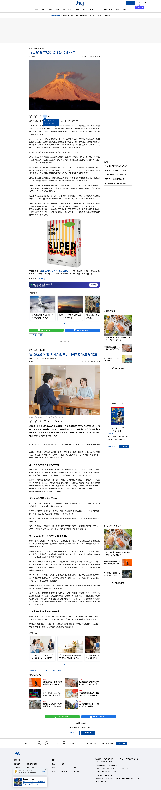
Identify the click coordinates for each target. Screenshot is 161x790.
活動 (124, 9)
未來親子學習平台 (132, 759)
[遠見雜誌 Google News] (72, 743)
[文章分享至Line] (30, 116)
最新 (36, 9)
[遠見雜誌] (80, 3)
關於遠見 (17, 764)
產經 (77, 9)
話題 (43, 9)
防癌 (59, 670)
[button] (97, 305)
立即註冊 (122, 743)
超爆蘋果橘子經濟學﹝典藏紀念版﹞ (55, 271)
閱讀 (41, 335)
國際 (50, 9)
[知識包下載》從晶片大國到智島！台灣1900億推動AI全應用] (18, 782)
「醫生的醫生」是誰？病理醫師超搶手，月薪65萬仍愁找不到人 (118, 439)
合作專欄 (76, 772)
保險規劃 (42, 350)
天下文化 (120, 759)
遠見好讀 (32, 56)
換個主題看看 (119, 368)
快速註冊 (88, 732)
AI (64, 9)
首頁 (30, 48)
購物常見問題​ (30, 768)
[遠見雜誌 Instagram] (56, 743)
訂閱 (130, 3)
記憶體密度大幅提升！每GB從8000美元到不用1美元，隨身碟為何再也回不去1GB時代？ (89, 683)
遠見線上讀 (108, 9)
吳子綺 (31, 361)
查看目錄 (111, 446)
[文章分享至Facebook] (35, 116)
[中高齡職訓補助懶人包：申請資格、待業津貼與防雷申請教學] (71, 693)
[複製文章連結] (40, 116)
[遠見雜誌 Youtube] (64, 743)
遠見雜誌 (98, 759)
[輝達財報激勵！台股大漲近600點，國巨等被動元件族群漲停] (35, 693)
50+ (96, 761)
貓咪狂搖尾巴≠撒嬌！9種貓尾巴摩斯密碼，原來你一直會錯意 (53, 683)
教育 (84, 9)
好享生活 (64, 772)
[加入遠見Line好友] (39, 743)
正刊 (114, 403)
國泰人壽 (33, 670)
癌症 (41, 670)
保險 (53, 670)
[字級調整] (49, 116)
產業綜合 (110, 434)
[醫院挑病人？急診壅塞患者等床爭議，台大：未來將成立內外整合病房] (35, 704)
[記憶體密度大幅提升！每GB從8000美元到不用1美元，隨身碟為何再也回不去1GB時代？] (71, 682)
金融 (58, 9)
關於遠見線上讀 (31, 764)
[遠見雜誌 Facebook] (47, 743)
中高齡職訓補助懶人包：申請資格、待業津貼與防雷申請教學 (89, 694)
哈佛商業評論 (109, 759)
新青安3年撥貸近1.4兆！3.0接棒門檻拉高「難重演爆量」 (89, 705)
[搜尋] (145, 3)
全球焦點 (42, 48)
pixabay (41, 278)
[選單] (15, 3)
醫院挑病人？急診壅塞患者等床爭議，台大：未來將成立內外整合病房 (53, 705)
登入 (45, 123)
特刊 (122, 403)
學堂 (117, 9)
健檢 (47, 670)
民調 (91, 9)
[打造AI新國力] (118, 416)
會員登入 (73, 733)
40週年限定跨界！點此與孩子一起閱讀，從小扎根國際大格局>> (86, 15)
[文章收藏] (45, 116)
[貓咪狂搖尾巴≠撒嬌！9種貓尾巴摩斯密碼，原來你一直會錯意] (35, 682)
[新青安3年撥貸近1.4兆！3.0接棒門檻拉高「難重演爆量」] (71, 704)
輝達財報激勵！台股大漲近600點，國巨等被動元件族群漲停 (52, 694)
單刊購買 (124, 446)
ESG (98, 9)
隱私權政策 (108, 776)
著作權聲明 (98, 776)
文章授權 (17, 768)
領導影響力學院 (106, 761)
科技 (70, 9)
